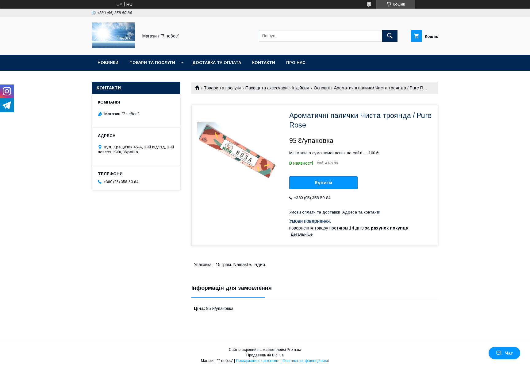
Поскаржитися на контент (258, 361)
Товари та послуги (152, 62)
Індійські (300, 87)
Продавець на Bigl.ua (265, 355)
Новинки (108, 62)
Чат (509, 353)
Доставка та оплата (216, 62)
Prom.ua (294, 349)
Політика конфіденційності (305, 361)
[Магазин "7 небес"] (113, 46)
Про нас (295, 62)
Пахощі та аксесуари (266, 87)
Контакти (263, 62)
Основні (322, 87)
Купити (323, 182)
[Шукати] (390, 36)
